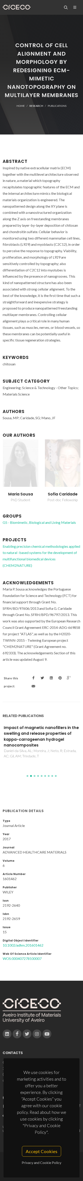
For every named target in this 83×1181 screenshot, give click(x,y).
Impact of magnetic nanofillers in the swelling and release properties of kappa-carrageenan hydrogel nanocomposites (41, 736)
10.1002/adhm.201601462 (23, 945)
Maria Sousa (20, 494)
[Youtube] (46, 1033)
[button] (27, 776)
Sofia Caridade (62, 494)
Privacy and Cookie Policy (41, 1162)
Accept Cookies (41, 1151)
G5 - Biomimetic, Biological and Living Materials (39, 522)
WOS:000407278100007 (22, 958)
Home (21, 105)
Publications (57, 105)
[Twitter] (27, 1033)
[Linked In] (7, 1033)
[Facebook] (17, 1033)
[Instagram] (37, 1033)
